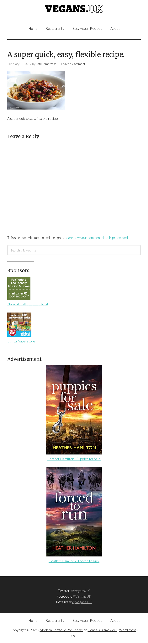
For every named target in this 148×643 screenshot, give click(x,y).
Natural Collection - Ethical (27, 304)
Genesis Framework (102, 630)
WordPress (127, 630)
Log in (74, 635)
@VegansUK (80, 591)
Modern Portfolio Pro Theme (61, 630)
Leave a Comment (73, 63)
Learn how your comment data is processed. (97, 237)
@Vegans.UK (82, 602)
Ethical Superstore (21, 341)
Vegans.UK (73, 13)
